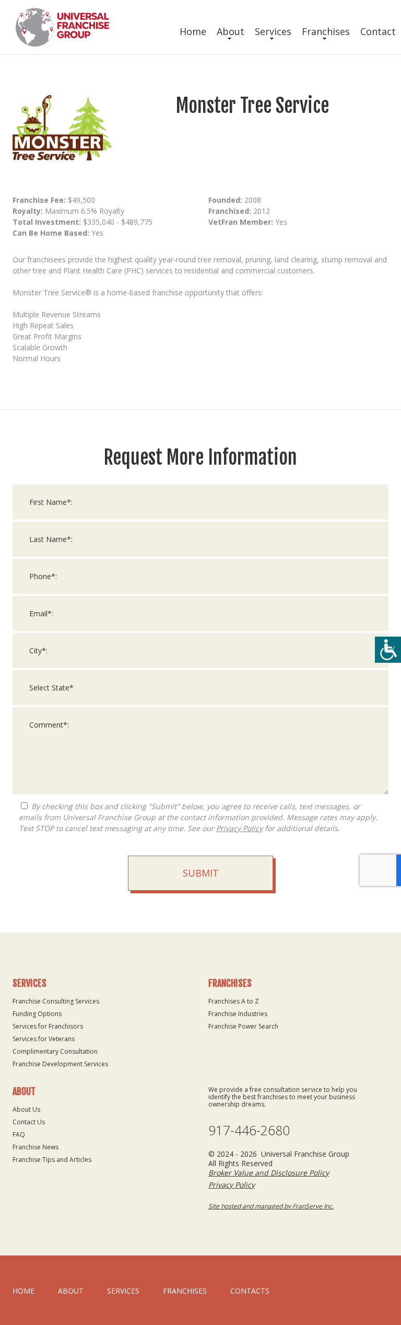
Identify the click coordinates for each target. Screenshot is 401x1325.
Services (273, 31)
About (230, 31)
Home (193, 31)
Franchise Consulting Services (56, 1001)
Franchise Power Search (243, 1026)
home (23, 1291)
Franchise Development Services (60, 1063)
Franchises (326, 31)
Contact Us (29, 1121)
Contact (378, 31)
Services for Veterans (44, 1038)
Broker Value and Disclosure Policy (268, 1173)
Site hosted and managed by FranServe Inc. (271, 1206)
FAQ (19, 1134)
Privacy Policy (239, 828)
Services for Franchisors (48, 1026)
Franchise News (35, 1147)
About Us (26, 1109)
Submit (201, 873)
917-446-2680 (249, 1130)
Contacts (249, 1291)
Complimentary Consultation (55, 1051)
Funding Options (37, 1013)
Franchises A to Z (233, 1001)
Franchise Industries (237, 1013)
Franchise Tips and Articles (52, 1159)
